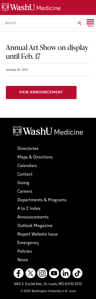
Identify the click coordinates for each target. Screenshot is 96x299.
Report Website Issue (37, 234)
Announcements (33, 217)
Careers (24, 192)
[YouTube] (54, 273)
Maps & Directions (35, 157)
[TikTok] (77, 273)
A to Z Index (29, 209)
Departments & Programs (41, 200)
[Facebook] (19, 273)
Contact (25, 174)
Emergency (28, 243)
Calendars (27, 166)
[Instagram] (42, 273)
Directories (27, 149)
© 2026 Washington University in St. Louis (48, 291)
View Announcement (41, 92)
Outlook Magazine (35, 226)
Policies (24, 251)
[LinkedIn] (66, 273)
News (22, 260)
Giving (23, 183)
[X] (30, 273)
